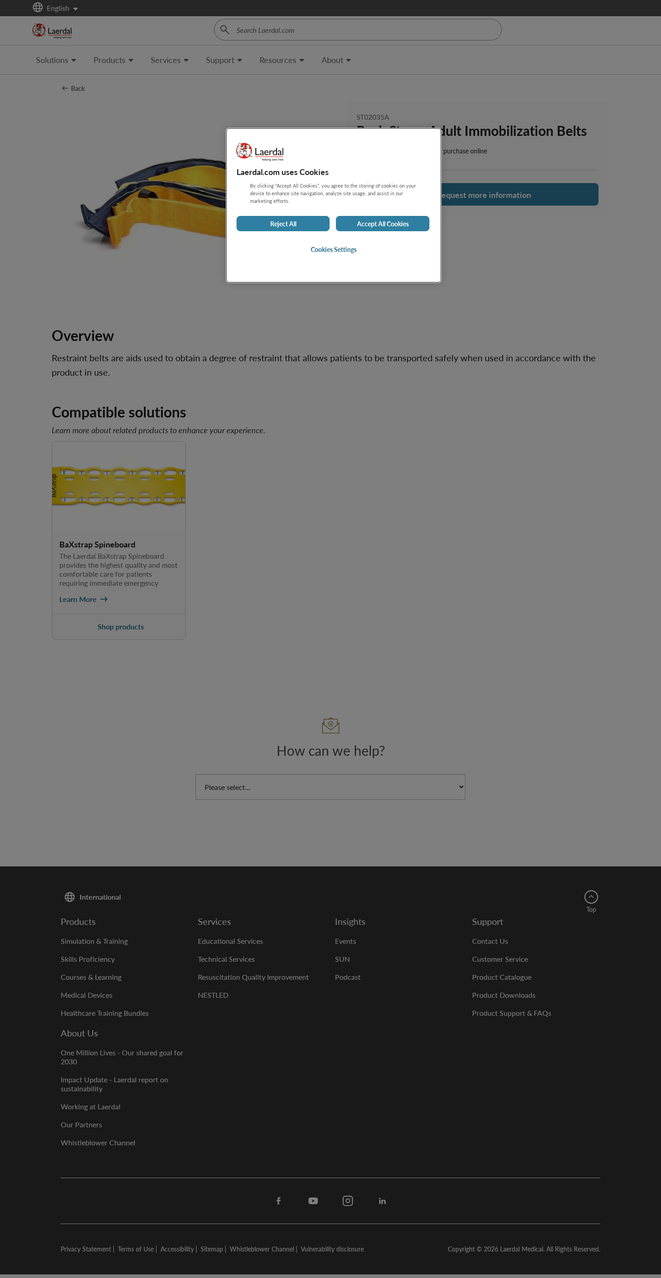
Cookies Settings (334, 249)
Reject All (283, 223)
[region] (334, 205)
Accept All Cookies (383, 223)
